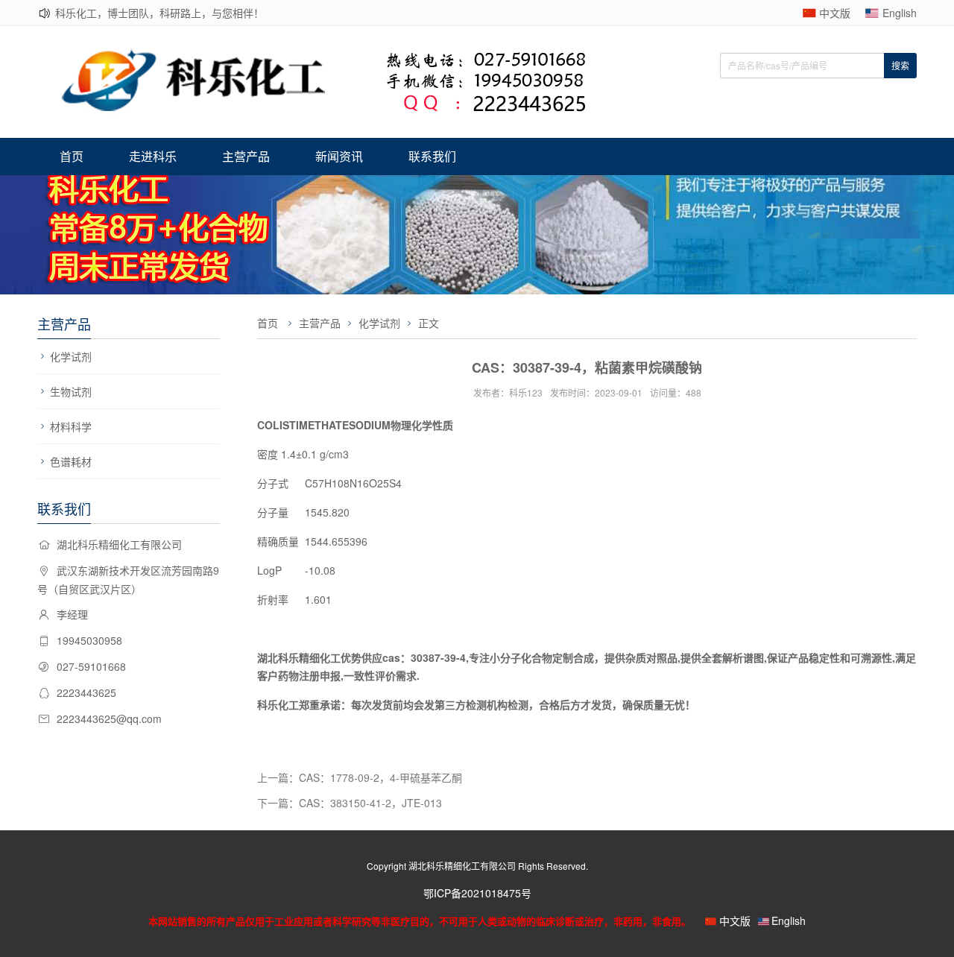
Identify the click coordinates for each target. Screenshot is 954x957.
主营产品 (246, 156)
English (899, 12)
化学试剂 (71, 356)
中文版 (834, 12)
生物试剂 (71, 391)
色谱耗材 (71, 461)
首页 (71, 156)
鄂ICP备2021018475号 (477, 892)
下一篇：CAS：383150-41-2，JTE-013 (349, 802)
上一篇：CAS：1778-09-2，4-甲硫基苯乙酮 (359, 777)
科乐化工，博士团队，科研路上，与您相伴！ (159, 12)
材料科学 (71, 426)
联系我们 (432, 156)
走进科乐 (153, 156)
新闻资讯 (339, 156)
